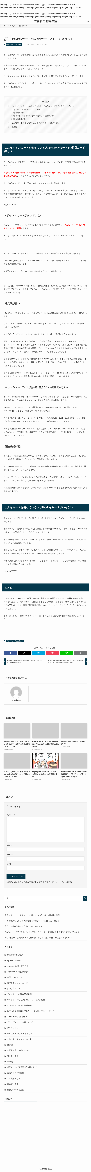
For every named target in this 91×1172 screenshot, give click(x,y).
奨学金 (10, 1045)
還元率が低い (20, 113)
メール (10, 855)
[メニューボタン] (3, 21)
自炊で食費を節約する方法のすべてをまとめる (24, 926)
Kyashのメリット (14, 961)
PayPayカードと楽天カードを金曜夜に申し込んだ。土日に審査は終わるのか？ (38, 938)
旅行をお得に (12, 1056)
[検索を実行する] (85, 898)
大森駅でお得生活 (45, 21)
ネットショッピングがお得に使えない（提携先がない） (36, 116)
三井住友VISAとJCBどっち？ (19, 1034)
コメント (11, 815)
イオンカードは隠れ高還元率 (19, 994)
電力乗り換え (12, 1084)
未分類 (10, 1062)
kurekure (16, 700)
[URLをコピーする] (80, 653)
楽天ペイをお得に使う (16, 1073)
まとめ (14, 127)
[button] (10, 653)
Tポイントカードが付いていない (28, 109)
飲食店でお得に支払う (16, 1090)
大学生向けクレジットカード (19, 1039)
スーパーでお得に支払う (17, 1017)
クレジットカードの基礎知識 (19, 1005)
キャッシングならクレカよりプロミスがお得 (26, 1000)
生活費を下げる (13, 1078)
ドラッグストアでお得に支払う (20, 1022)
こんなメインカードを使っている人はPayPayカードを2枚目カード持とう (42, 106)
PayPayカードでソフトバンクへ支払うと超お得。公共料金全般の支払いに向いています (42, 932)
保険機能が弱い (21, 119)
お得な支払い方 (13, 988)
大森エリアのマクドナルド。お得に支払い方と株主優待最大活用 (32, 915)
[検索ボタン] (88, 21)
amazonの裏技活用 (15, 955)
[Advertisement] (45, 1129)
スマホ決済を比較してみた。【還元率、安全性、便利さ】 (31, 1011)
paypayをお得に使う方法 (17, 966)
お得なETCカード (14, 977)
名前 (9, 845)
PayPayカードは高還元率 (13, 44)
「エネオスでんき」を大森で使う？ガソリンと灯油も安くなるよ (32, 921)
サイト (9, 864)
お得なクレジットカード (17, 983)
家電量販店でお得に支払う (18, 1050)
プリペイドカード (14, 1028)
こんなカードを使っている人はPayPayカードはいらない (35, 123)
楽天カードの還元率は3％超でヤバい (22, 1067)
